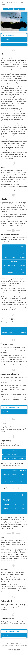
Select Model (11, 9)
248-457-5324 (18, 643)
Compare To (16, 9)
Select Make (5, 9)
